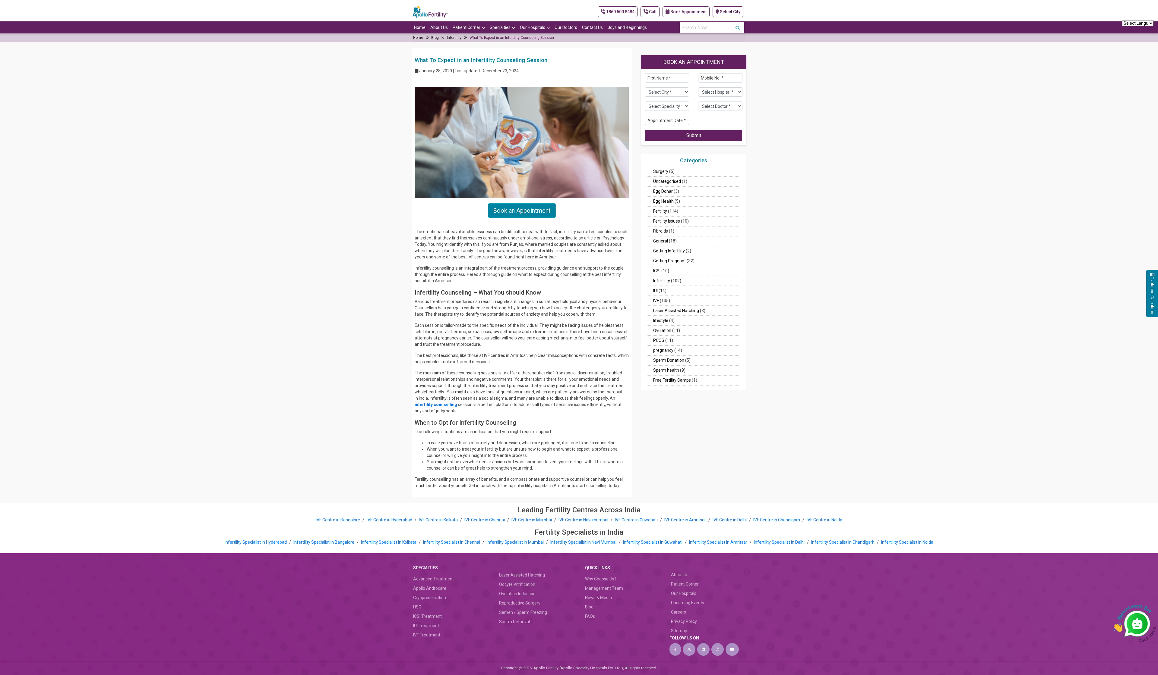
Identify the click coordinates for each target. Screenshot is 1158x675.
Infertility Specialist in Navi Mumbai (583, 542)
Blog (435, 38)
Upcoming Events (687, 602)
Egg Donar (663, 191)
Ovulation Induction (517, 593)
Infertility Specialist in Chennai (452, 542)
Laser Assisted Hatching (676, 310)
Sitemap (679, 630)
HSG (417, 607)
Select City (729, 11)
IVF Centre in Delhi (730, 519)
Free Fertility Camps (672, 380)
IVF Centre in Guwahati (636, 519)
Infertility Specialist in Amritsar (718, 542)
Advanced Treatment (433, 579)
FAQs (590, 616)
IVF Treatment (426, 635)
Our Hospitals (532, 27)
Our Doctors (566, 27)
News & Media (598, 597)
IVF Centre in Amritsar (685, 519)
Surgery (660, 171)
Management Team (604, 588)
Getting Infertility (669, 250)
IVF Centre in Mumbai (531, 519)
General (660, 241)
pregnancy (663, 350)
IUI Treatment (426, 625)
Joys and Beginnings (627, 27)
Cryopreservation (429, 597)
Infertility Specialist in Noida (907, 542)
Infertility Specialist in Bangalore (324, 542)
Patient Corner (466, 27)
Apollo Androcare (429, 588)
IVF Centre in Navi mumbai (583, 519)
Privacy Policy (684, 621)
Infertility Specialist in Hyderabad (256, 542)
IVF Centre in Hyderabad (389, 519)
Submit (693, 135)
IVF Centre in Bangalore (338, 519)
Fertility (660, 211)
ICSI (656, 270)
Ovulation (662, 330)
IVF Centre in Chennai (485, 519)
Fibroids (660, 231)
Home (420, 27)
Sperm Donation (668, 360)
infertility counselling (436, 404)
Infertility (454, 38)
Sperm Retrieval (514, 621)
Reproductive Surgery (519, 603)
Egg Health (663, 201)
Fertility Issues (666, 221)
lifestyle (660, 320)
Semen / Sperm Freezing (523, 612)
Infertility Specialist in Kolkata (389, 542)
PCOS (658, 340)
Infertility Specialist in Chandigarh (843, 542)
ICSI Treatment (427, 616)
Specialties (500, 27)
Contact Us (592, 27)
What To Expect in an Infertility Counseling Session (512, 38)
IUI (655, 290)
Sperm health (666, 370)
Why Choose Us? (600, 579)
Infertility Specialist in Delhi (779, 542)
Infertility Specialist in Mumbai (516, 542)
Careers (678, 612)
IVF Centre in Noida (824, 519)
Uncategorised (667, 181)
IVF (656, 300)
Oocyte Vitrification (517, 584)
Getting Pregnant (669, 260)
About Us (439, 27)
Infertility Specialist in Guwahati (653, 542)
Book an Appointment (522, 210)
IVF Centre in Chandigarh (776, 519)
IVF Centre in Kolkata (439, 519)
